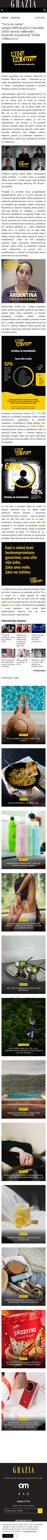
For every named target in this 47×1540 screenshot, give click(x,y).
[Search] (45, 10)
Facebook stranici (36, 525)
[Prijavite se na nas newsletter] (40, 1510)
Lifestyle (15, 18)
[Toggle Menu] (2, 10)
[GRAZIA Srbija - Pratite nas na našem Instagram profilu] (28, 1494)
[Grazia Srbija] (23, 1470)
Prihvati (8, 1536)
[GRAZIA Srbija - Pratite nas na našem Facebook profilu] (19, 1494)
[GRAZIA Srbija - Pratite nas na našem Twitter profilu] (23, 1494)
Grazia (5, 18)
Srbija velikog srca (36, 423)
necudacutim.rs (34, 94)
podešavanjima (30, 1531)
